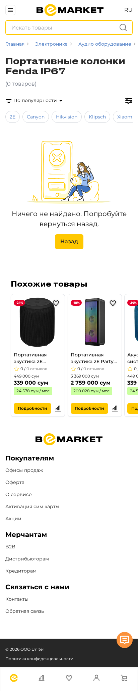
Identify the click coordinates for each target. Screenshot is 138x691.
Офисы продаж (24, 470)
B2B (10, 547)
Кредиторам (21, 571)
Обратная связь (24, 611)
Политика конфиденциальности (39, 658)
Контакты (16, 599)
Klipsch (97, 117)
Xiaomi (125, 117)
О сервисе (18, 494)
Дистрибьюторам (27, 559)
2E (12, 117)
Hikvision (66, 117)
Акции (13, 518)
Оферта (14, 482)
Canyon (36, 117)
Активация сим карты (32, 506)
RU (128, 10)
